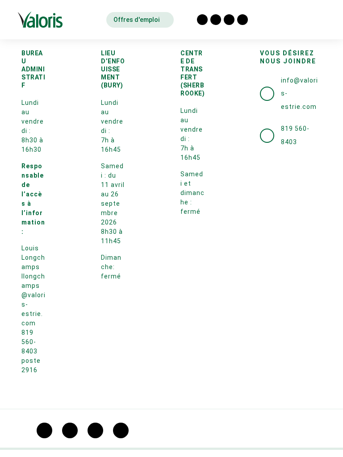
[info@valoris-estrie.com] (267, 94)
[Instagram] (229, 19)
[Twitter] (215, 19)
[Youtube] (242, 19)
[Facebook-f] (202, 19)
